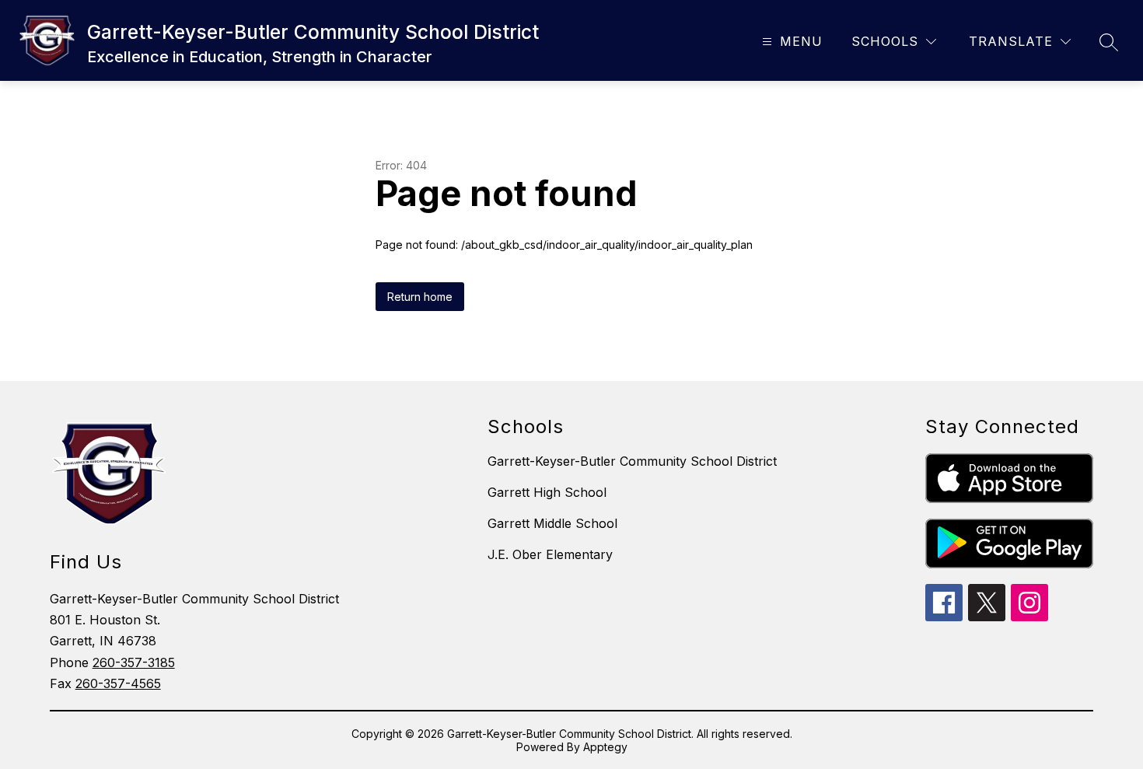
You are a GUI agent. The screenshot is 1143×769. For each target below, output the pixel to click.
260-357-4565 (118, 683)
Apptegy (605, 746)
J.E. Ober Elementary (550, 554)
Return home (420, 296)
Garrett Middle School (552, 523)
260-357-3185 (134, 662)
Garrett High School (547, 492)
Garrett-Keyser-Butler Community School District (632, 461)
